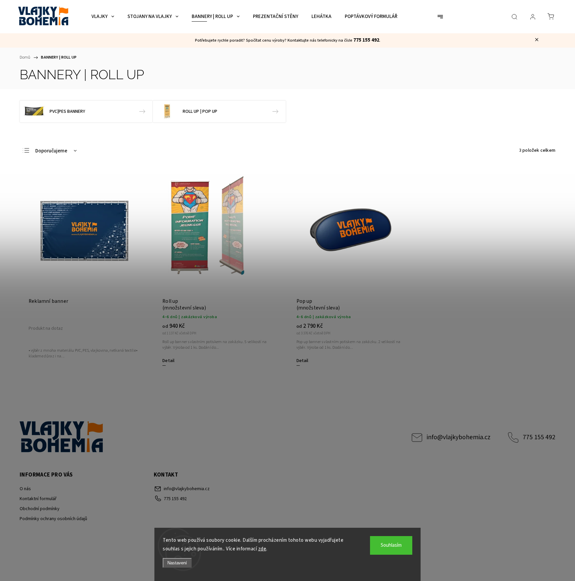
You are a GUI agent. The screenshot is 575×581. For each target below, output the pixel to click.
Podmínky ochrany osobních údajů (53, 518)
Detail (168, 360)
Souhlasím (391, 545)
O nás (25, 488)
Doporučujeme (51, 150)
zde (262, 548)
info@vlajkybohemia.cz (458, 437)
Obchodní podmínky (40, 508)
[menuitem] (103, 16)
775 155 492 (539, 437)
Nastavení (177, 562)
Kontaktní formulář (38, 498)
